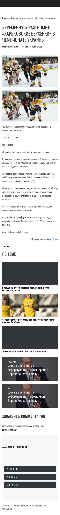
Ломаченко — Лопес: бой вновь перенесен (24, 351)
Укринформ (52, 239)
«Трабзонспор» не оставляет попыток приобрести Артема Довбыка (28, 321)
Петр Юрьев (37, 47)
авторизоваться (9, 429)
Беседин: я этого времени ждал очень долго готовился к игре (25, 289)
